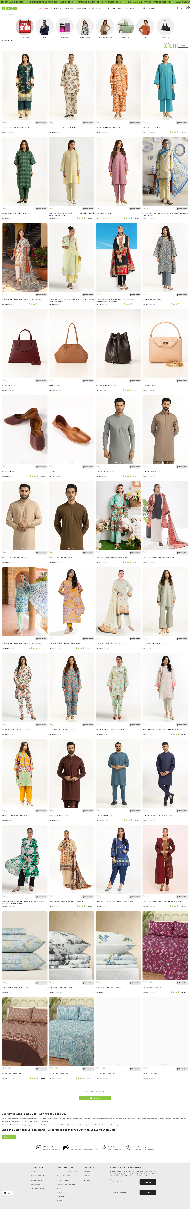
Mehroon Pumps (149, 1073)
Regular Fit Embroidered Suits (14, 557)
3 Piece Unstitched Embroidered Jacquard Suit (162, 901)
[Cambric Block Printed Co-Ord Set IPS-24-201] (118, 859)
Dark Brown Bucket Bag (106, 385)
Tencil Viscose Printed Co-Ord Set (63, 729)
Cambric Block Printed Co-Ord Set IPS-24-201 (115, 901)
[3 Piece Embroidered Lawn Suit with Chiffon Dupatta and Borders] (165, 171)
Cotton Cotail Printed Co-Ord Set (16, 213)
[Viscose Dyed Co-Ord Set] (165, 601)
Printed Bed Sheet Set (152, 987)
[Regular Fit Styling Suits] (118, 429)
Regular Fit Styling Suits (106, 471)
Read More (8, 1137)
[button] (165, 46)
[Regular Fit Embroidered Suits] (25, 515)
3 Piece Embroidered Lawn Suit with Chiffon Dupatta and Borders (165, 214)
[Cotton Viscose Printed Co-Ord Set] (25, 687)
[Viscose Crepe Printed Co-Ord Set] (25, 85)
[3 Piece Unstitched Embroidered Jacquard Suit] (165, 859)
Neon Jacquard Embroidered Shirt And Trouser (162, 729)
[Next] (178, 25)
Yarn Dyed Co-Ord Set (151, 127)
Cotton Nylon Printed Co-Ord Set (110, 127)
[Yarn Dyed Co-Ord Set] (165, 85)
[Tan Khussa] (71, 429)
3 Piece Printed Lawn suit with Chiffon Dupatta (22, 299)
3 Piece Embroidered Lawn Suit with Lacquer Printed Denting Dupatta (71, 300)
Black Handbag (55, 385)
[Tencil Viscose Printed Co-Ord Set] (71, 687)
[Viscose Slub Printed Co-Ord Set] (71, 85)
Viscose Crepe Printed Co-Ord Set (16, 127)
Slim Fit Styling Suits (104, 815)
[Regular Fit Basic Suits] (165, 429)
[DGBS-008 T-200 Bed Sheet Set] (118, 945)
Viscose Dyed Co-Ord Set (153, 643)
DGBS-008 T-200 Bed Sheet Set (109, 987)
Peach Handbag (149, 385)
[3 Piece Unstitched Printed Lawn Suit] (118, 515)
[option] (25, 27)
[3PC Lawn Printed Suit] (165, 257)
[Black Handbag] (71, 343)
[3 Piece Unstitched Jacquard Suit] (118, 601)
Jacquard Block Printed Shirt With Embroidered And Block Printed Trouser (71, 214)
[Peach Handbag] (165, 343)
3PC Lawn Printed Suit (152, 299)
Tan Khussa (53, 471)
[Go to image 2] (69, 118)
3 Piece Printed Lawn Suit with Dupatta (66, 901)
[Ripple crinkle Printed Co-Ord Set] (25, 773)
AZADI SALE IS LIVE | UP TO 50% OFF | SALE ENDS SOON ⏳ (52, 2)
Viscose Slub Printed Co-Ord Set (62, 127)
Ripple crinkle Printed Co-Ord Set (16, 815)
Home (4, 14)
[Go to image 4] (24, 118)
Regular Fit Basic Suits (152, 471)
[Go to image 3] (23, 118)
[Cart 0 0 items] (187, 8)
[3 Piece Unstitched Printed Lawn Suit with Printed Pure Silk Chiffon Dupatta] (25, 859)
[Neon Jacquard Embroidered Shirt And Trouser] (165, 687)
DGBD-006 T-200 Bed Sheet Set (15, 987)
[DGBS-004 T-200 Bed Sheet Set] (71, 945)
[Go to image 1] (20, 118)
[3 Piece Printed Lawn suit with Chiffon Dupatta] (25, 257)
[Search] (177, 8)
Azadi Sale (11, 14)
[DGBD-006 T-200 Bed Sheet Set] (25, 945)
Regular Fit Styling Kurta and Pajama (158, 815)
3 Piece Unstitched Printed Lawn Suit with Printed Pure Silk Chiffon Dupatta (23, 902)
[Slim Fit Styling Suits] (118, 773)
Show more (95, 1098)
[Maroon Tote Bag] (25, 343)
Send (148, 1193)
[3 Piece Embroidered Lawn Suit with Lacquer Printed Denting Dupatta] (71, 257)
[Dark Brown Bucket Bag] (118, 343)
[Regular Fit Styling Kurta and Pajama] (165, 773)
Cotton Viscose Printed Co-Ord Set (16, 729)
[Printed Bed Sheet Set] (165, 945)
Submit (148, 1182)
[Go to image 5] (73, 118)
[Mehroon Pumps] (165, 1031)
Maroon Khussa (8, 471)
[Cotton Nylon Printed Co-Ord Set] (118, 85)
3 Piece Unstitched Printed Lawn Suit (112, 557)
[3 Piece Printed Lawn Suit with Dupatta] (71, 859)
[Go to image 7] (28, 118)
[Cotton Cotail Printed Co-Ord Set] (25, 171)
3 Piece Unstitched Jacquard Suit (110, 643)
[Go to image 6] (27, 118)
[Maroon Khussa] (25, 429)
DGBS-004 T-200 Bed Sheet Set (62, 987)
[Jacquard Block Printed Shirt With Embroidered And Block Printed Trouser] (71, 171)
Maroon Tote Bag (9, 385)
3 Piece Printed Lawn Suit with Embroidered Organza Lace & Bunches (115, 300)
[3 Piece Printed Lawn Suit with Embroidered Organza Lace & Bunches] (118, 257)
